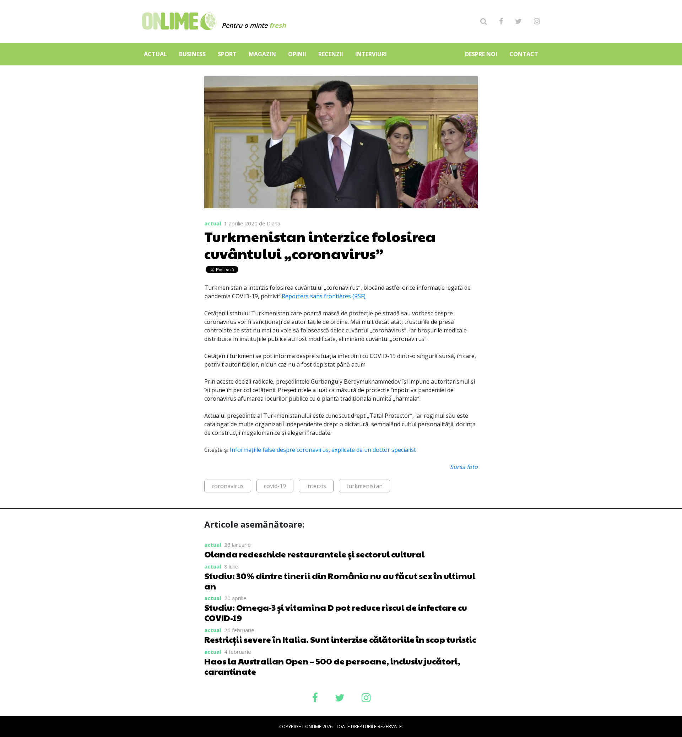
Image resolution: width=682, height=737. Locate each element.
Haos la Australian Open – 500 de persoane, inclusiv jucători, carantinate (332, 666)
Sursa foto (464, 467)
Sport (227, 54)
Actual (155, 54)
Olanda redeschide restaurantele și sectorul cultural (314, 554)
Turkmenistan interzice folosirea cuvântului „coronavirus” (319, 244)
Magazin (262, 54)
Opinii (297, 54)
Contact (523, 54)
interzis (316, 486)
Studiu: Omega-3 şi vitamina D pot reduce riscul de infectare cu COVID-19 (335, 612)
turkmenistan (364, 486)
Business (192, 54)
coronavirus (228, 486)
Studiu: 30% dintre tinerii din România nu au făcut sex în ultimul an (339, 581)
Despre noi (481, 54)
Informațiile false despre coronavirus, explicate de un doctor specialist (323, 450)
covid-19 (275, 486)
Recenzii (330, 54)
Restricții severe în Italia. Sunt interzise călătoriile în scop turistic (340, 639)
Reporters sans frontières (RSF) (324, 296)
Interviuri (371, 54)
